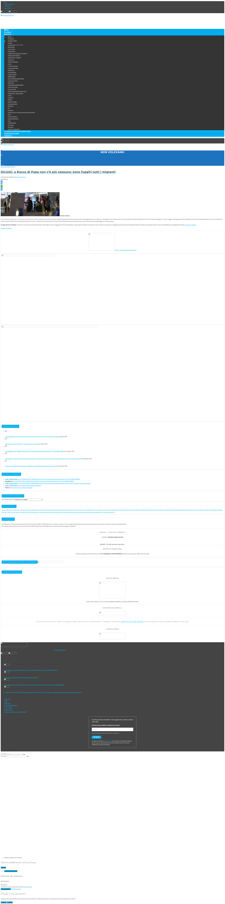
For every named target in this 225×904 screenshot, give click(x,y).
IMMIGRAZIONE (11, 76)
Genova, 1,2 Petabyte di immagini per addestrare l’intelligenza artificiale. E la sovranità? (31, 466)
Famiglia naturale (12, 74)
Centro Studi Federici (52, 510)
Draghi (89, 510)
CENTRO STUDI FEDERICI (14, 55)
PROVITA (10, 100)
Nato (208, 510)
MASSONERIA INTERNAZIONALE (16, 85)
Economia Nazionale (13, 68)
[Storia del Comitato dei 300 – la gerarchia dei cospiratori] (114, 440)
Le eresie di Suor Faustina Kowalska (30, 485)
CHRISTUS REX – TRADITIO (14, 57)
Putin (12, 512)
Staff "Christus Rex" (20, 177)
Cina (79, 510)
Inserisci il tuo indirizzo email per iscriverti (106, 725)
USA (68, 512)
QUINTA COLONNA (12, 102)
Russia (18, 512)
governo (113, 510)
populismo (10, 97)
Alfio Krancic (18, 510)
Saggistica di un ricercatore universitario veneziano (21, 112)
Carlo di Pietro (11, 49)
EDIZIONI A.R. (11, 70)
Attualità (10, 43)
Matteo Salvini (191, 510)
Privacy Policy (7, 8)
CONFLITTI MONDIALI (13, 62)
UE (64, 512)
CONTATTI (8, 136)
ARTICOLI (7, 34)
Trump (52, 512)
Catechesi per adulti (11, 133)
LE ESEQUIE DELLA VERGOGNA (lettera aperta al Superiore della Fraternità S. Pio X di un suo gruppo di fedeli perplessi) (55, 483)
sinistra (30, 512)
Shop (5, 2)
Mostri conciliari (12, 89)
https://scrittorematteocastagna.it (125, 250)
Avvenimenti (11, 45)
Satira (9, 114)
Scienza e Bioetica (12, 116)
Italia (152, 510)
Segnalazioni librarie (13, 119)
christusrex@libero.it (59, 650)
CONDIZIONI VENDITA (9, 4)
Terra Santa (11, 125)
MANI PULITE (11, 83)
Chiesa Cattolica (63, 510)
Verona (73, 512)
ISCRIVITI (96, 737)
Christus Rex (72, 510)
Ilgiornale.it (126, 510)
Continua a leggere (190, 225)
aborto (11, 510)
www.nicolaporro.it (109, 512)
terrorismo (10, 127)
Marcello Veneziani (169, 510)
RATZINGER (10, 106)
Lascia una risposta (6, 228)
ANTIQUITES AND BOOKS (132, 622)
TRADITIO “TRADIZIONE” (14, 129)
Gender (100, 510)
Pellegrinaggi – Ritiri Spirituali (15, 93)
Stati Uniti (36, 512)
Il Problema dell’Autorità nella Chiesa (17, 131)
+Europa (5, 510)
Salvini (24, 512)
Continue (3, 902)
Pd (8, 512)
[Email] (112, 184)
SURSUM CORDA (12, 123)
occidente (215, 510)
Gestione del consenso (11, 871)
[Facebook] (112, 181)
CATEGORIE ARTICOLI (8, 499)
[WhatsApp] (112, 186)
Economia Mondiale (13, 66)
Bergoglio (37, 510)
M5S (162, 510)
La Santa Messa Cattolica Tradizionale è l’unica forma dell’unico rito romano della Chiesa (32, 436)
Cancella (10, 902)
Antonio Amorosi (28, 510)
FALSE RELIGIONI (12, 72)
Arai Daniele (11, 38)
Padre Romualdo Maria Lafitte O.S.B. (17, 91)
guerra (119, 510)
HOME (6, 30)
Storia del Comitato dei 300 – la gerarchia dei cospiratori (22, 444)
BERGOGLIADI (11, 47)
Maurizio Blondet (201, 510)
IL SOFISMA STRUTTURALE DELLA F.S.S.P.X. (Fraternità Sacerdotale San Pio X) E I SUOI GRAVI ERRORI (35, 451)
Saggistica (10, 110)
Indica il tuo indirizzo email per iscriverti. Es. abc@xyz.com (105, 733)
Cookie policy (7, 6)
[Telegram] (112, 190)
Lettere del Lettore (13, 81)
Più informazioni (16, 889)
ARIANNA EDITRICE (12, 41)
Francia (94, 510)
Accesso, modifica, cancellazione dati (15, 712)
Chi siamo (7, 32)
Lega (157, 510)
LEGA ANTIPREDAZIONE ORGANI (16, 78)
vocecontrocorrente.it (82, 512)
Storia (9, 121)
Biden (43, 510)
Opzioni (3, 867)
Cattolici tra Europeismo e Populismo (17, 53)
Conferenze (11, 60)
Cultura (9, 64)
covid (84, 510)
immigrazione (145, 510)
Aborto (9, 36)
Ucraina (58, 512)
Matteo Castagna (181, 510)
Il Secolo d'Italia (135, 510)
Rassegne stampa (12, 104)
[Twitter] (112, 183)
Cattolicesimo (11, 51)
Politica (10, 95)
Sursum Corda (44, 512)
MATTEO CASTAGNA (13, 87)
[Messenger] (112, 188)
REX (9, 108)
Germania (106, 510)
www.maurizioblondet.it (96, 512)
